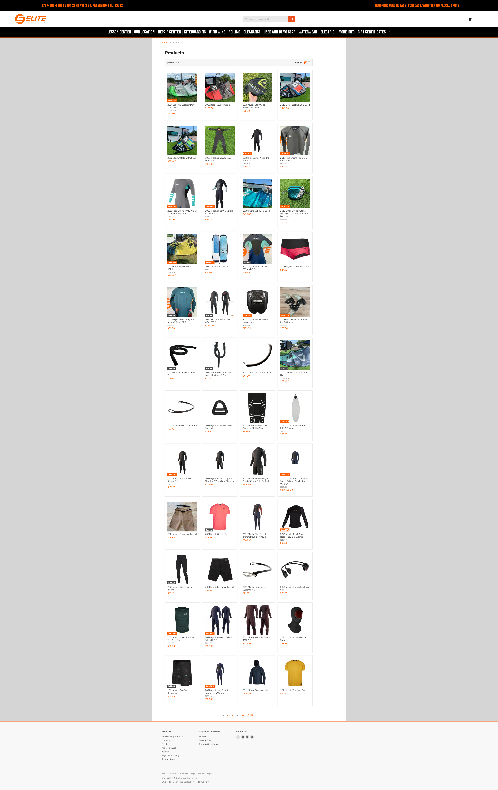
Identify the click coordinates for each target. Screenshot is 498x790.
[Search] (291, 19)
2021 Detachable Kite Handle (257, 372)
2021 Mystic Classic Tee (216, 534)
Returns (202, 736)
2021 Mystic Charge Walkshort (182, 534)
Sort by (170, 63)
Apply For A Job (169, 748)
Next (250, 715)
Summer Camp (168, 759)
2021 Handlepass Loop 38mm (182, 425)
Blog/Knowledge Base (390, 5)
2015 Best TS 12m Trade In (217, 105)
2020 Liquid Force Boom (217, 266)
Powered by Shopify (199, 782)
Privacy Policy (205, 740)
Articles (201, 774)
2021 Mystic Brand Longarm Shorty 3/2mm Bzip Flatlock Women (294, 481)
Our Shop (165, 740)
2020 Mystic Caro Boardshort (294, 266)
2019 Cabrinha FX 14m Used (256, 211)
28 (243, 715)
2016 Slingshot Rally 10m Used (295, 105)
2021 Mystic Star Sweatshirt (256, 690)
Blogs (193, 774)
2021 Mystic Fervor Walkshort (219, 587)
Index (163, 774)
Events (164, 744)
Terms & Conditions (208, 744)
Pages (209, 774)
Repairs (165, 751)
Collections (183, 774)
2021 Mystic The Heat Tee (292, 690)
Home (164, 42)
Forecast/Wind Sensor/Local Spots (433, 5)
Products (172, 774)
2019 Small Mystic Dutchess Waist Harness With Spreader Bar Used (294, 214)
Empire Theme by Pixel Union (175, 782)
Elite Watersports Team (172, 736)
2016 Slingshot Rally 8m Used (181, 158)
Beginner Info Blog (170, 755)
